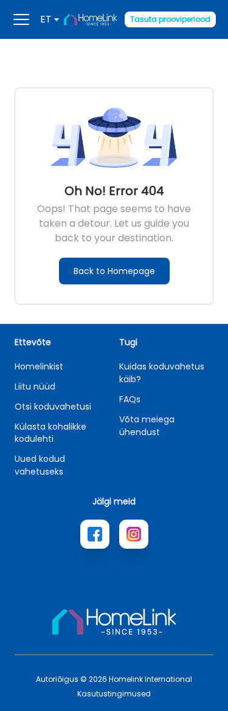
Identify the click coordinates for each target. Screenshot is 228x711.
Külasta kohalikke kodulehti (50, 433)
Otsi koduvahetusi (53, 406)
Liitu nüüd (35, 386)
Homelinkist (39, 366)
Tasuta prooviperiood (170, 19)
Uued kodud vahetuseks (40, 465)
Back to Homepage (114, 271)
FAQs (129, 399)
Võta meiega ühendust (146, 425)
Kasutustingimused (114, 694)
